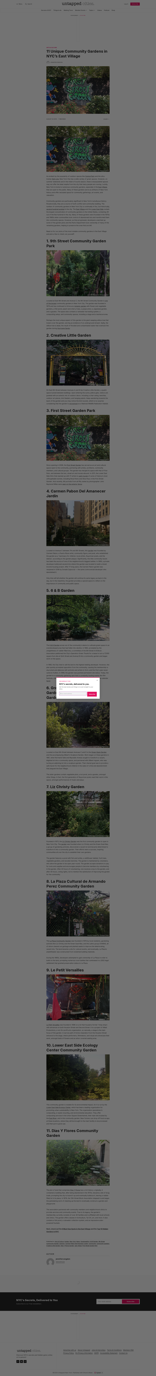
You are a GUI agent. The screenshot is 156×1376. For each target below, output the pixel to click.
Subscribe (92, 694)
